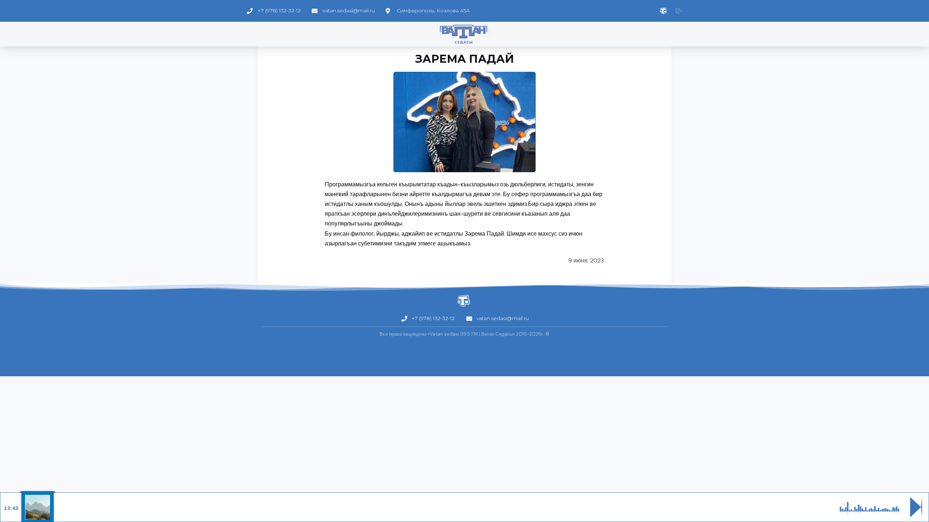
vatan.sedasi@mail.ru (349, 10)
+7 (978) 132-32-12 (279, 10)
